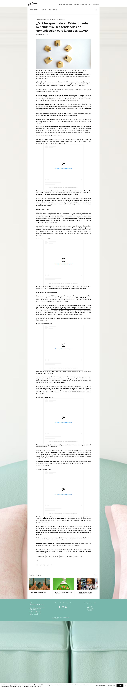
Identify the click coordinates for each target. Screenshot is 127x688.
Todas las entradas (33, 9)
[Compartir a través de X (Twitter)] (40, 565)
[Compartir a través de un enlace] (48, 565)
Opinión (48, 556)
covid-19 (62, 556)
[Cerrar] (125, 685)
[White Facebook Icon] (59, 607)
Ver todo (96, 575)
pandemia (69, 556)
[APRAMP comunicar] (87, 584)
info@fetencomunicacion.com (37, 604)
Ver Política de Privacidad (35, 686)
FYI (60, 9)
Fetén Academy (53, 9)
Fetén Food (43, 9)
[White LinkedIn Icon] (65, 607)
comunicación (40, 556)
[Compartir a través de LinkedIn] (44, 565)
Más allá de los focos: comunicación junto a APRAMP (85, 593)
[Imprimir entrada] (51, 565)
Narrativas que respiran (38, 592)
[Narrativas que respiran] (39, 584)
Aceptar (120, 685)
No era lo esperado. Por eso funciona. (63, 593)
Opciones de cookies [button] (100, 685)
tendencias (55, 556)
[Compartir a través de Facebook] (37, 565)
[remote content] (63, 167)
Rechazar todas (111, 685)
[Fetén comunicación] (63, 584)
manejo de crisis (78, 556)
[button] (96, 9)
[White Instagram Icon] (62, 607)
